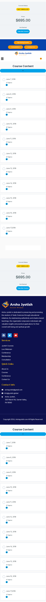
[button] (2, 58)
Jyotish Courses (8, 346)
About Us (5, 369)
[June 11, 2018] (7, 144)
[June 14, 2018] (7, 189)
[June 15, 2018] (7, 204)
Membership (6, 356)
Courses (5, 372)
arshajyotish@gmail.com (13, 390)
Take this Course (23, 31)
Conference (6, 353)
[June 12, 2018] (7, 159)
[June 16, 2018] (7, 219)
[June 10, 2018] (7, 130)
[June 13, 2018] (7, 174)
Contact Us (6, 379)
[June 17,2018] (7, 234)
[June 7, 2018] (7, 85)
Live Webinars (7, 349)
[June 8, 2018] (7, 100)
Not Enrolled (23, 9)
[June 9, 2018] (7, 115)
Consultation (6, 360)
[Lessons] (23, 70)
